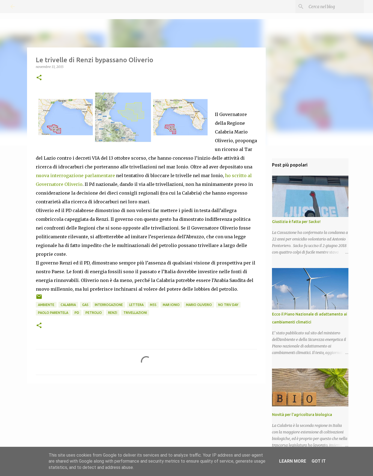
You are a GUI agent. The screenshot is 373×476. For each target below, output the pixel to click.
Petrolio (93, 312)
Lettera (136, 305)
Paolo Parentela (53, 312)
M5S (153, 305)
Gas (85, 305)
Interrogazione (109, 305)
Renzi (112, 312)
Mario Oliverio (199, 305)
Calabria (68, 305)
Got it (319, 461)
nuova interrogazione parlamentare (75, 175)
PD (77, 312)
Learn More (292, 461)
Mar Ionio (171, 305)
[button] (39, 78)
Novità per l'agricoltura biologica (302, 414)
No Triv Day (228, 305)
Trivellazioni (135, 312)
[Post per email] (39, 299)
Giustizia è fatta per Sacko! (296, 221)
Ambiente (46, 305)
